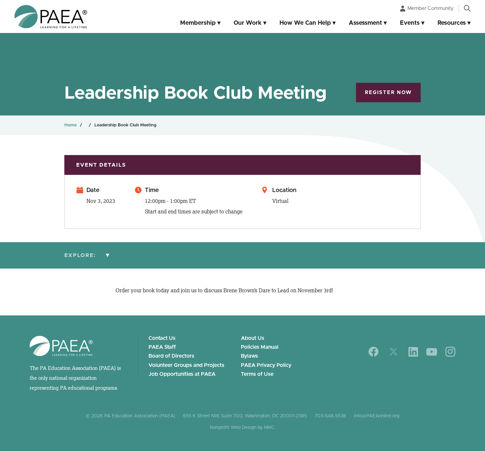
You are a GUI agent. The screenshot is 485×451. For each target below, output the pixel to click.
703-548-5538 (330, 416)
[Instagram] (450, 352)
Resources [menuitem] (451, 23)
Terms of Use (257, 374)
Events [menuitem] (410, 23)
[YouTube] (431, 352)
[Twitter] (393, 351)
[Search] (467, 8)
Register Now (388, 92)
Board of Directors (171, 356)
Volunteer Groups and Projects (186, 365)
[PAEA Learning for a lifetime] (51, 16)
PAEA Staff (162, 347)
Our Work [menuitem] (248, 23)
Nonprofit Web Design (233, 427)
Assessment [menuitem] (365, 23)
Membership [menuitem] (198, 23)
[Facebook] (374, 352)
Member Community (430, 8)
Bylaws (249, 356)
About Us (252, 338)
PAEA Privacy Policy (266, 365)
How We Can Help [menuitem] (305, 23)
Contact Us (162, 338)
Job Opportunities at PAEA (181, 374)
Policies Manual (259, 347)
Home (70, 125)
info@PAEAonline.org (376, 416)
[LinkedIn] (413, 352)
